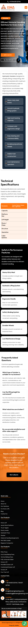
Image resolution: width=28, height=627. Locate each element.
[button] (26, 7)
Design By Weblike (14, 625)
